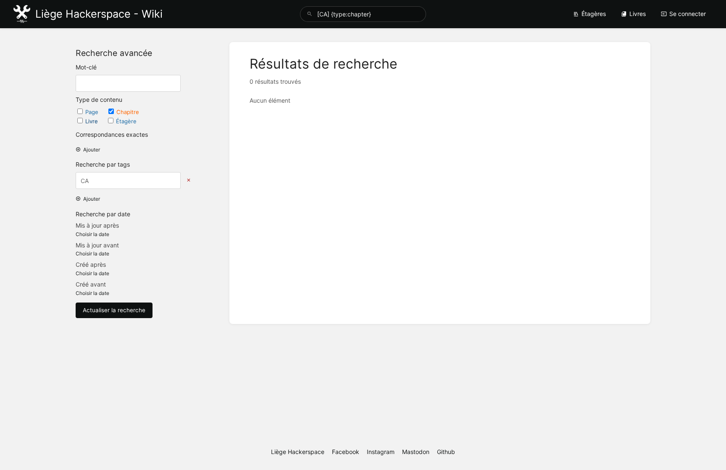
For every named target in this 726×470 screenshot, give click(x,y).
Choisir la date (92, 234)
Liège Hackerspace (297, 451)
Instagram (381, 451)
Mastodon (415, 451)
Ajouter (91, 149)
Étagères (593, 13)
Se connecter (687, 13)
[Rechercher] (310, 14)
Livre (92, 121)
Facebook (345, 451)
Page (92, 112)
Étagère (126, 121)
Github (446, 451)
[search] (363, 14)
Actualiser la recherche (114, 310)
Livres (637, 13)
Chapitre (127, 112)
